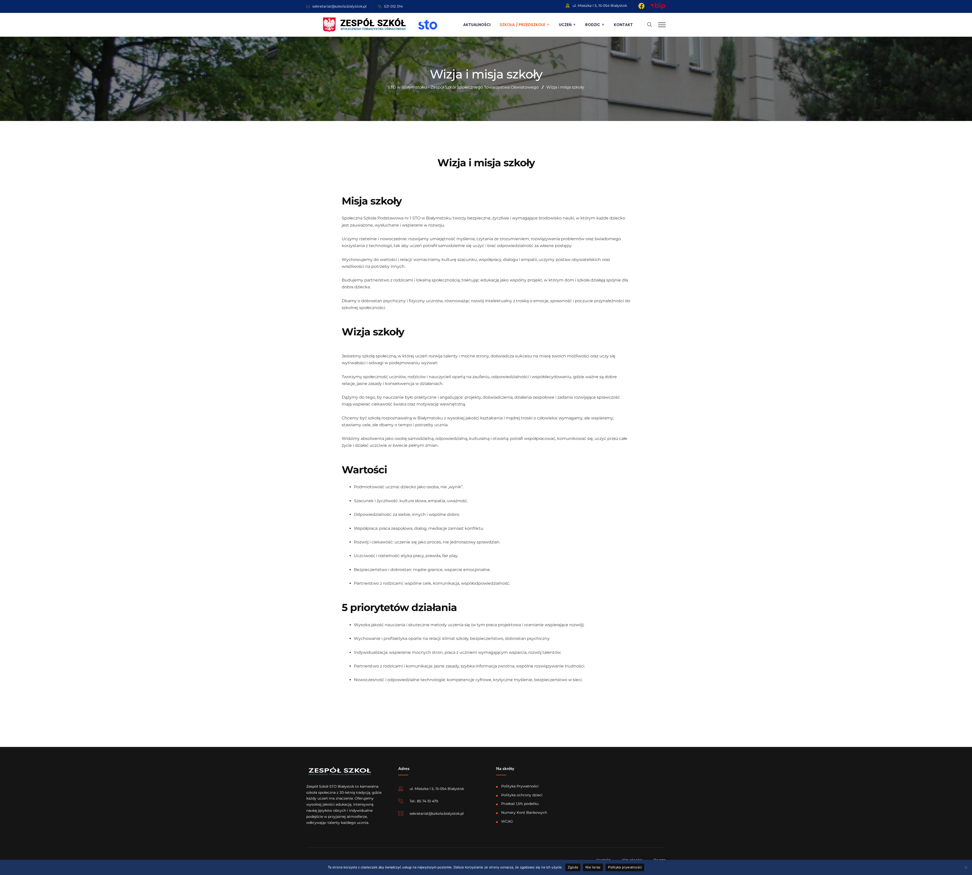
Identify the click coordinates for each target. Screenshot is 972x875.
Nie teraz (592, 867)
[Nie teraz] (965, 867)
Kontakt (623, 24)
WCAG (507, 821)
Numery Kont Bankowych (524, 812)
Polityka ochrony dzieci (521, 795)
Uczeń (565, 24)
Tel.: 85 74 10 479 (424, 801)
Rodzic (592, 24)
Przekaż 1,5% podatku (520, 803)
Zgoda (573, 867)
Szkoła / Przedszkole (522, 24)
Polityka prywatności (625, 867)
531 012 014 (393, 6)
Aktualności (477, 24)
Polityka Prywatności (520, 786)
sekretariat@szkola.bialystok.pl (339, 6)
